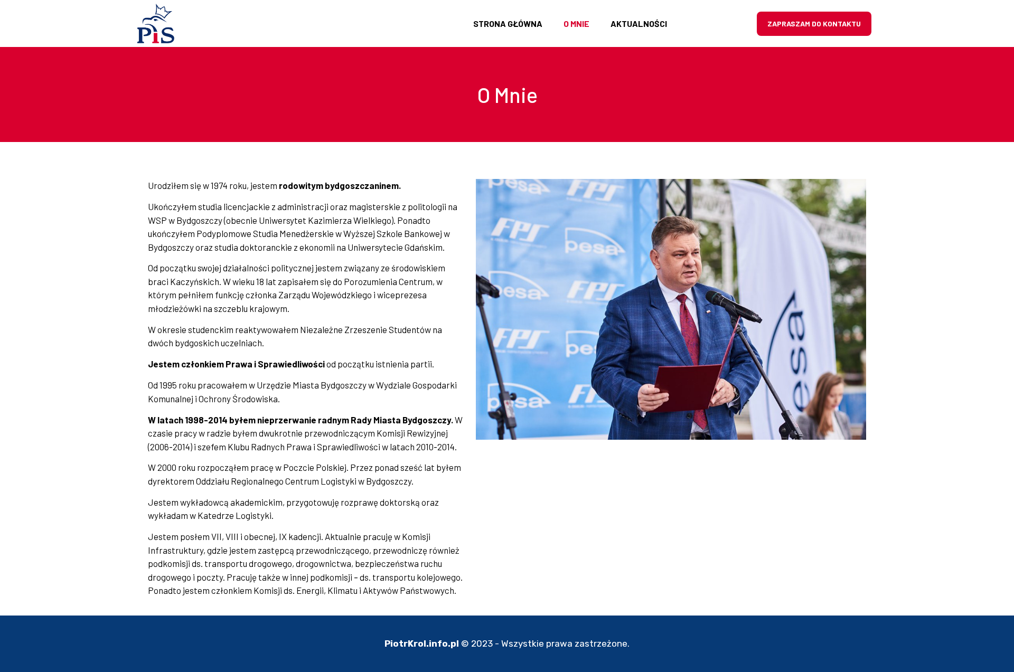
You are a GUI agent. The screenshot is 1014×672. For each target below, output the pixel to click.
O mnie (576, 23)
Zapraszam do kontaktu (814, 23)
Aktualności (639, 23)
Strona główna (507, 23)
